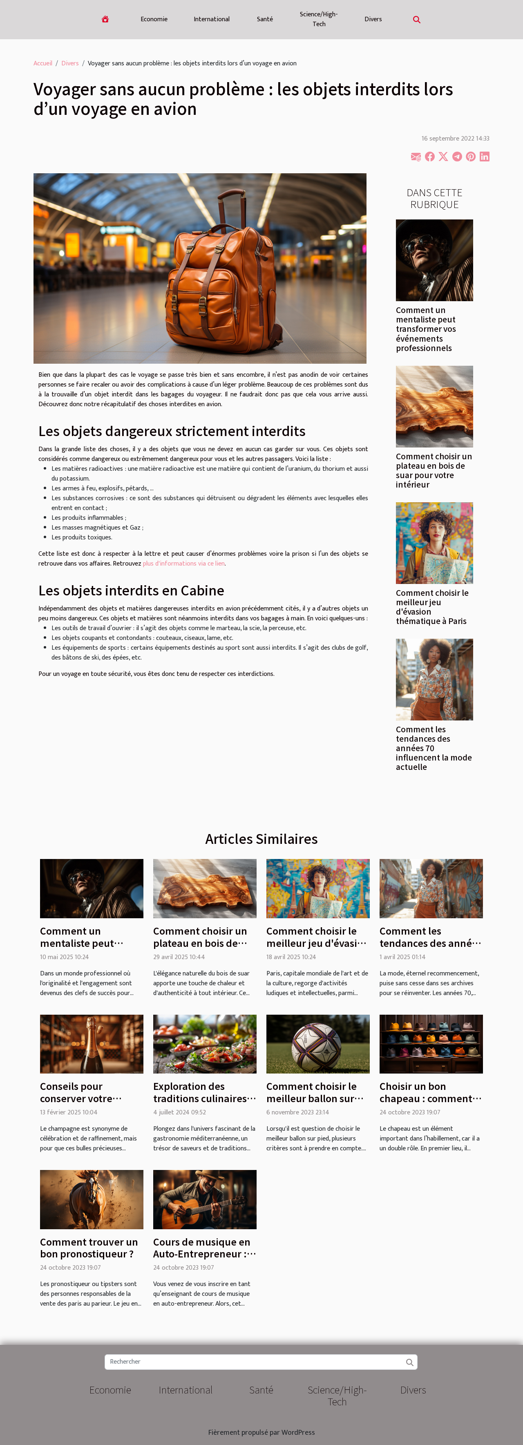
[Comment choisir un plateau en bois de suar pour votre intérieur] (434, 406)
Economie (154, 19)
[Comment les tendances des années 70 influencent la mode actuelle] (434, 679)
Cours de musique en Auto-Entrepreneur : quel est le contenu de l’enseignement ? (204, 1260)
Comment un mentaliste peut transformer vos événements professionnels (426, 328)
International (212, 19)
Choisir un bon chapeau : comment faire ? (426, 1098)
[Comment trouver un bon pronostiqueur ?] (91, 1199)
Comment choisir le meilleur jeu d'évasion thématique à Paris (432, 606)
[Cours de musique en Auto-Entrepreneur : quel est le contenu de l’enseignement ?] (205, 1199)
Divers (373, 19)
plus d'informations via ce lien (184, 563)
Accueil (43, 63)
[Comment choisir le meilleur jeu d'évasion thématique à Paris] (434, 542)
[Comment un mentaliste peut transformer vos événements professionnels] (434, 260)
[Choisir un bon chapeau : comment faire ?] (431, 1043)
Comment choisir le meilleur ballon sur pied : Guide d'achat (313, 1098)
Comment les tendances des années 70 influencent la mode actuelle (434, 747)
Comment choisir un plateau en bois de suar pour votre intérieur (434, 470)
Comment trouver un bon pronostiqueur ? (89, 1248)
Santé (265, 19)
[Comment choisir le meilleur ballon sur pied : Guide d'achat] (318, 1043)
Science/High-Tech (319, 19)
